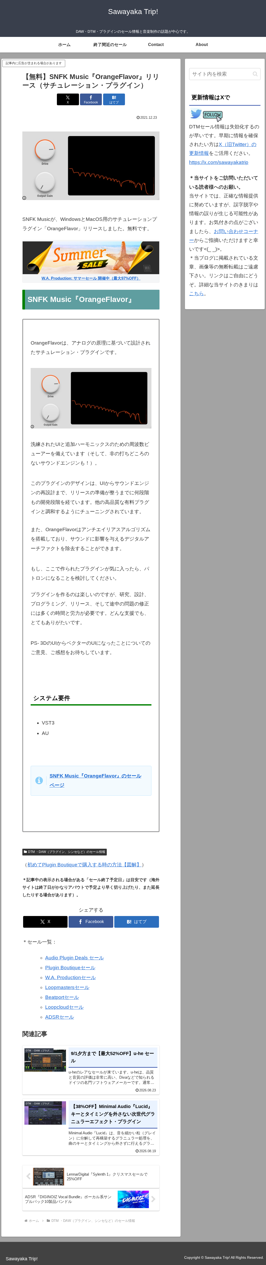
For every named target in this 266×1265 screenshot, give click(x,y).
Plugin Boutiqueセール (70, 967)
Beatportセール (62, 997)
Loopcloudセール (64, 1007)
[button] (255, 74)
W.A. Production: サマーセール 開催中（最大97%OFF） (91, 278)
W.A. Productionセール (70, 977)
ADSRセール (59, 1017)
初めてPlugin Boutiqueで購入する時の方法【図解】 (84, 864)
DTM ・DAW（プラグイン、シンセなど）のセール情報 (66, 852)
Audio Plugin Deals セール (74, 957)
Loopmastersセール (67, 987)
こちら (196, 293)
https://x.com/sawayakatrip (218, 162)
